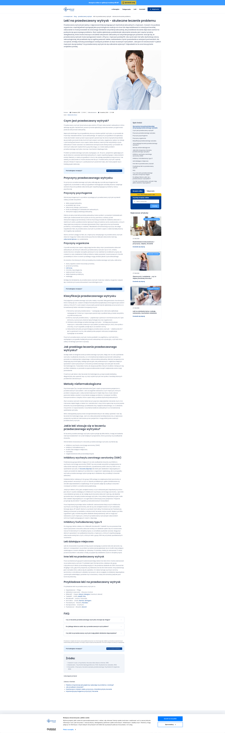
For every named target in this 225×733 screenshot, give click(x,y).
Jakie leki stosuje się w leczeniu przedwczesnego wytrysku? (142, 151)
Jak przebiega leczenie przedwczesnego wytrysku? (145, 144)
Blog (75, 16)
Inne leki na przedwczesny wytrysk (143, 164)
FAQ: (134, 170)
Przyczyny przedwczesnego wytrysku (144, 133)
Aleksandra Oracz (72, 115)
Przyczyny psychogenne (140, 136)
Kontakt (142, 9)
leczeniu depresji (85, 469)
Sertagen (88, 601)
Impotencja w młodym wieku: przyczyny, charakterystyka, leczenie (89, 689)
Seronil (84, 607)
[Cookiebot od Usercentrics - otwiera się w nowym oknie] (51, 729)
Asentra (81, 601)
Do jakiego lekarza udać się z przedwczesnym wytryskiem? (142, 177)
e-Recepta (115, 9)
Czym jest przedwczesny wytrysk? (143, 130)
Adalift (80, 596)
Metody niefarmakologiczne (141, 147)
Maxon (81, 594)
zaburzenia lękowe (70, 239)
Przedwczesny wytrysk (85, 16)
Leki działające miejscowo (140, 161)
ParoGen (85, 603)
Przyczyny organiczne (139, 138)
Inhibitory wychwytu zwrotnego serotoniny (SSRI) (142, 155)
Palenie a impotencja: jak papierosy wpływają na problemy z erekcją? (90, 685)
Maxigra (87, 594)
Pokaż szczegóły (68, 729)
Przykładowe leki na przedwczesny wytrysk (143, 167)
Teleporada (126, 9)
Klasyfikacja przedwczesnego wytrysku (144, 141)
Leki (135, 9)
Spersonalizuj (169, 724)
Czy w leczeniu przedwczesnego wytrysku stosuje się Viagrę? (142, 173)
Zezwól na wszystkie (170, 718)
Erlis (84, 596)
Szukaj (154, 206)
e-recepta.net (68, 16)
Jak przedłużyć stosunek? (74, 687)
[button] (94, 620)
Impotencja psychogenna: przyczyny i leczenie (82, 691)
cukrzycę (69, 268)
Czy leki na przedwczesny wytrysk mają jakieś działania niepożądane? (145, 182)
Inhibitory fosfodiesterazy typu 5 (142, 158)
